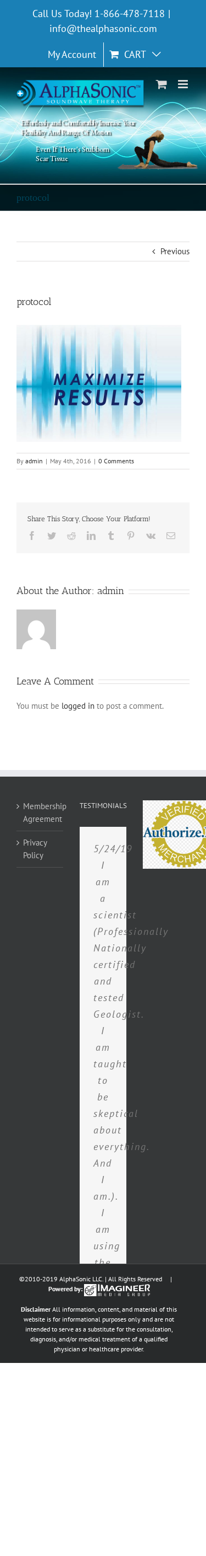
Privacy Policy (35, 848)
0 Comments (116, 461)
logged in (78, 706)
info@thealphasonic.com (103, 28)
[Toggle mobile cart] (161, 84)
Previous (175, 251)
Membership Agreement (40, 812)
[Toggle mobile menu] (184, 84)
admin (34, 461)
